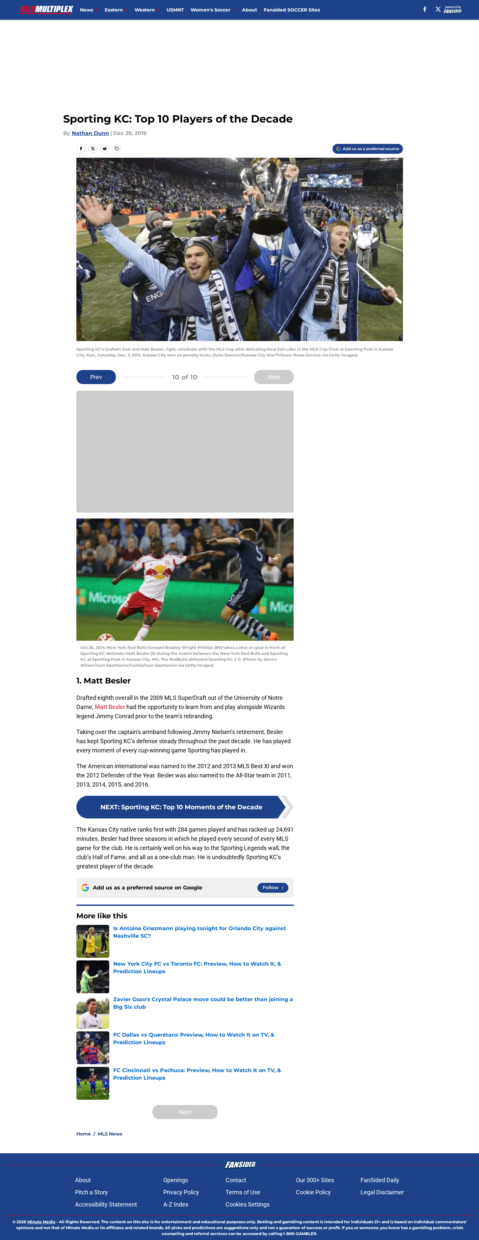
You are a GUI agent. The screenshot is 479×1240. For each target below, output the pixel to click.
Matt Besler (110, 706)
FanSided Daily (379, 1180)
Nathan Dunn (90, 133)
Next (274, 377)
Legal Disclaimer (382, 1192)
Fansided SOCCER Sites (292, 10)
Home (83, 1134)
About (249, 10)
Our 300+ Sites (315, 1180)
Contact (236, 1180)
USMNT (175, 10)
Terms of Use (243, 1192)
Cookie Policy (313, 1192)
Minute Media (41, 1221)
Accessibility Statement (106, 1204)
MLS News (110, 1134)
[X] (438, 9)
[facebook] (424, 9)
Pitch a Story (91, 1192)
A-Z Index (175, 1204)
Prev (96, 377)
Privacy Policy (181, 1192)
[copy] (116, 148)
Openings (175, 1180)
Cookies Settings (248, 1204)
